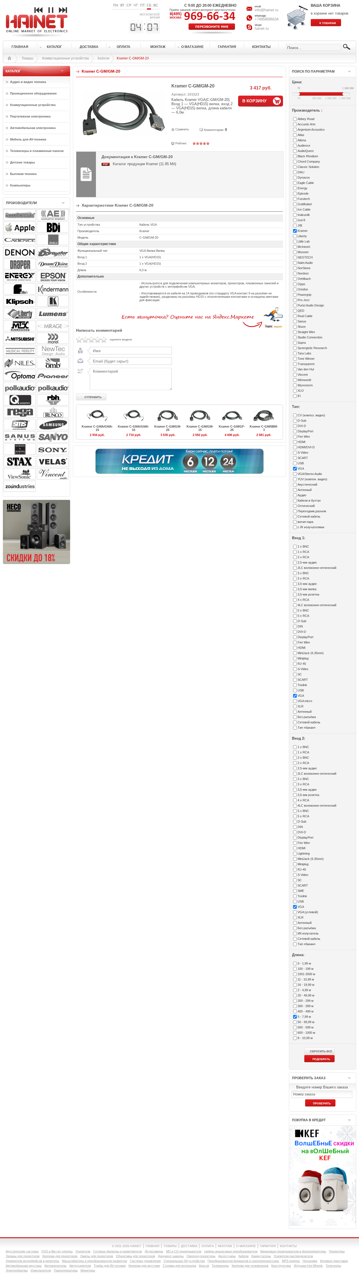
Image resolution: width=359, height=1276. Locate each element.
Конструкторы (281, 1265)
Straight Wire (306, 332)
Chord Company (309, 161)
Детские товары (22, 162)
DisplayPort (305, 431)
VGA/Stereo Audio (310, 474)
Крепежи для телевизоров (250, 1265)
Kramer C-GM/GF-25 (232, 428)
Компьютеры (20, 185)
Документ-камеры (171, 1256)
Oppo (301, 284)
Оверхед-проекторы (201, 1256)
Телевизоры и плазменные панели (37, 151)
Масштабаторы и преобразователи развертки (94, 1261)
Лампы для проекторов (96, 1256)
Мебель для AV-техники (28, 139)
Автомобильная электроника (33, 128)
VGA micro (305, 701)
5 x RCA (303, 615)
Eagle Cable (306, 182)
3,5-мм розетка (308, 594)
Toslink (302, 685)
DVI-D (302, 426)
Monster (303, 252)
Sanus (302, 321)
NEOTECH (305, 257)
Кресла (204, 1265)
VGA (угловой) (308, 912)
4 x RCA (303, 599)
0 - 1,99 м (304, 963)
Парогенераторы (66, 1270)
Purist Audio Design (311, 305)
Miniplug (303, 658)
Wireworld (304, 380)
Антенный (305, 490)
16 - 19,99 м (306, 984)
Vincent (303, 374)
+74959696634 (267, 19)
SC (300, 674)
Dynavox (304, 177)
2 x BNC (303, 757)
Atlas (301, 135)
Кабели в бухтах (309, 500)
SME (301, 890)
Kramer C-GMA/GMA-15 (97, 428)
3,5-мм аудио (307, 583)
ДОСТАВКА (189, 1246)
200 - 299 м (306, 1000)
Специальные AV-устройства (184, 1261)
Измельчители (41, 1270)
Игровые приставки (334, 1261)
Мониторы (87, 1270)
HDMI (301, 442)
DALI (301, 172)
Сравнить (182, 129)
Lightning (304, 853)
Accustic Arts (307, 124)
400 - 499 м (306, 1011)
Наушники (310, 1261)
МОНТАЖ (225, 1246)
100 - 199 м (306, 968)
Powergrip (304, 294)
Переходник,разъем (312, 511)
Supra (302, 342)
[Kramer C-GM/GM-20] (124, 135)
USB (301, 463)
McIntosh (304, 246)
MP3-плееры (291, 1261)
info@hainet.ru (266, 10)
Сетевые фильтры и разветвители (117, 1251)
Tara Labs (304, 353)
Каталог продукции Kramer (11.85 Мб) (144, 164)
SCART (303, 458)
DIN (300, 626)
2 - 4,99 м (304, 990)
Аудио (302, 495)
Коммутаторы (261, 1256)
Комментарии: (214, 129)
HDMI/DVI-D (306, 447)
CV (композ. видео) (311, 415)
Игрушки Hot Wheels (308, 1265)
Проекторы (337, 1251)
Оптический (306, 505)
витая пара (305, 521)
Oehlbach (304, 278)
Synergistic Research (312, 348)
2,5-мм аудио (307, 562)
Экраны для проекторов (23, 1256)
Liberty (302, 236)
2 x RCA (303, 557)
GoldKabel (305, 204)
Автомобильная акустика (24, 1265)
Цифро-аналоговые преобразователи (230, 1251)
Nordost (303, 273)
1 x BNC (303, 546)
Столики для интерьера (179, 1265)
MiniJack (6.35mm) (311, 653)
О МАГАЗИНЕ (246, 1246)
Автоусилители (80, 1265)
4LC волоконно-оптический (317, 605)
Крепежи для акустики (144, 1265)
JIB (300, 225)
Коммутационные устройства (65, 58)
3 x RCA (303, 578)
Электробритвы (17, 1270)
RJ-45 (302, 663)
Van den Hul (306, 369)
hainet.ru (262, 28)
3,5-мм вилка (307, 589)
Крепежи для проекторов (59, 1256)
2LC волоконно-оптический (317, 567)
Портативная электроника (30, 116)
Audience (304, 145)
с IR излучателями (311, 527)
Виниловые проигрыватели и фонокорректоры (293, 1251)
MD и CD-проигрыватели (183, 1251)
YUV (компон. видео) (312, 479)
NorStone (304, 268)
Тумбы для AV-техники (110, 1265)
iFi (299, 396)
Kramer (303, 230)
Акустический (307, 484)
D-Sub (302, 420)
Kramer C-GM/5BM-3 (264, 428)
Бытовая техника (23, 174)
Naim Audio (305, 262)
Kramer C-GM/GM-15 (200, 428)
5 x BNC (303, 610)
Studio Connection (310, 337)
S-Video (303, 452)
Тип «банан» (307, 727)
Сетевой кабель (309, 516)
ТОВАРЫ (170, 1246)
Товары (27, 58)
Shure (302, 326)
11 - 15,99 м (306, 979)
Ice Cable (304, 209)
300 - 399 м (306, 1006)
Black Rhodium (308, 156)
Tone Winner (306, 358)
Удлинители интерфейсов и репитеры (32, 1261)
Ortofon (303, 289)
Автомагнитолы (55, 1265)
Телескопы (333, 1265)
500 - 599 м (306, 1027)
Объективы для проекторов (135, 1256)
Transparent (306, 364)
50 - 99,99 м (306, 1022)
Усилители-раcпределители (293, 1256)
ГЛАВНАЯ (152, 1246)
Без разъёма (307, 717)
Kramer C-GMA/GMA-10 (133, 428)
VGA (301, 468)
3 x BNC (303, 573)
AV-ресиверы (154, 1251)
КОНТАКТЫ (288, 1246)
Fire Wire (304, 436)
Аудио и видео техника (28, 82)
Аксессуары (227, 1256)
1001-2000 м (306, 974)
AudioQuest (306, 151)
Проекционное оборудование (33, 93)
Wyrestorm (305, 385)
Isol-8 (301, 220)
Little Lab (304, 241)
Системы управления (145, 1261)
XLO (301, 390)
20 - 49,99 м (306, 995)
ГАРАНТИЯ (268, 1246)
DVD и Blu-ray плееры (57, 1251)
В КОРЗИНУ (254, 100)
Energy (302, 188)
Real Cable (305, 316)
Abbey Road (306, 119)
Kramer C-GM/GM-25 (167, 428)
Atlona (302, 140)
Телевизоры (220, 1265)
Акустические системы (22, 1251)
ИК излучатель (308, 933)
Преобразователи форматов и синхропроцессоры (243, 1261)
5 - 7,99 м (304, 1016)
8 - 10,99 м (305, 1038)
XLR (300, 706)
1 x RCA (303, 551)
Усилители (82, 1251)
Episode (303, 193)
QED (301, 310)
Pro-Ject (303, 300)
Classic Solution (308, 167)
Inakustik (304, 214)
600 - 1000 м (306, 1032)
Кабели (103, 58)
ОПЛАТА (207, 1246)
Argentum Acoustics (311, 129)
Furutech (304, 198)
